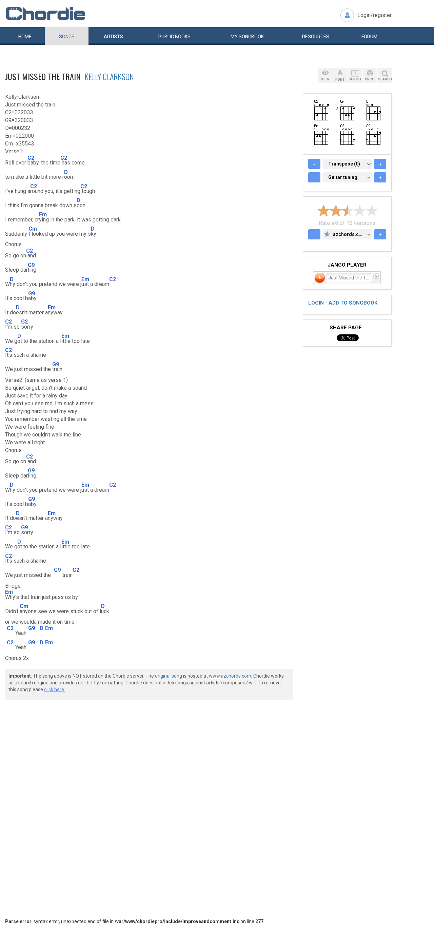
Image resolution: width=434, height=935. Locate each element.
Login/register (374, 15)
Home (25, 36)
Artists (113, 36)
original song (168, 676)
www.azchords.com (230, 676)
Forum (369, 36)
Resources (315, 36)
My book (247, 36)
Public (174, 36)
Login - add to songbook (342, 303)
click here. (54, 689)
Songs (67, 36)
